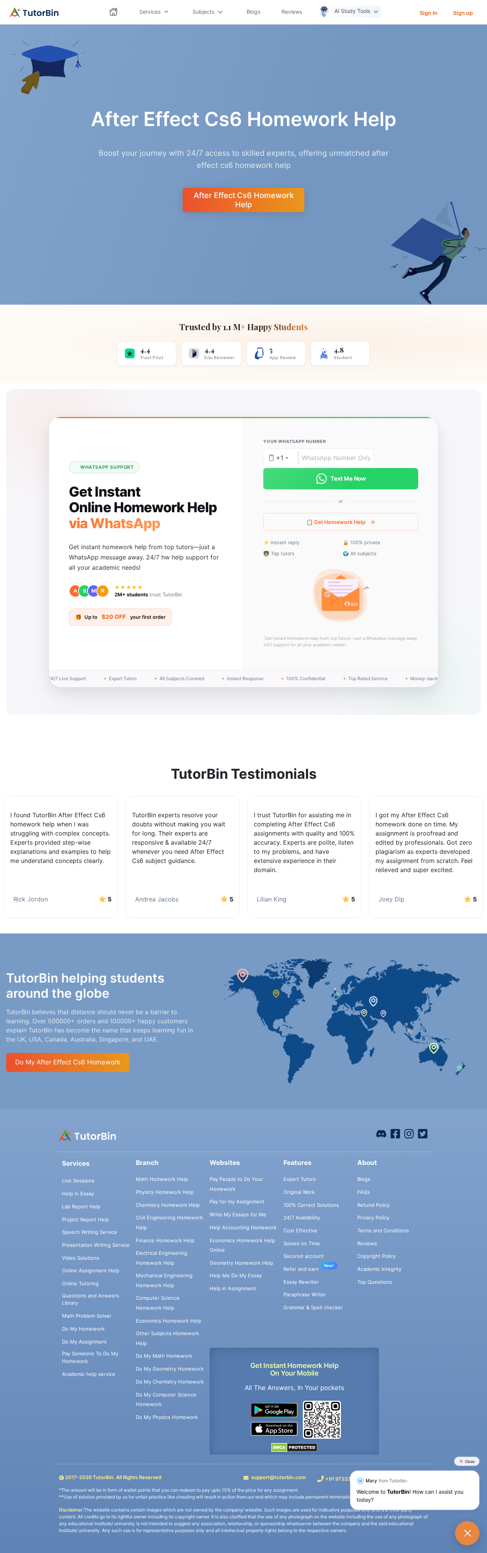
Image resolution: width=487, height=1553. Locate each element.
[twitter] (422, 1133)
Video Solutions (80, 1258)
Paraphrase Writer (304, 1294)
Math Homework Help (162, 1179)
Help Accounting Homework (243, 1227)
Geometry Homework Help (241, 1263)
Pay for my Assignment (237, 1201)
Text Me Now (348, 478)
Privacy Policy (373, 1217)
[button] (341, 596)
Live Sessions (78, 1181)
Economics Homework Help (168, 1321)
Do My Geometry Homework (170, 1369)
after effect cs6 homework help (244, 200)
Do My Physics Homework (167, 1417)
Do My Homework (83, 1329)
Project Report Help (85, 1219)
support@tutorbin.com (278, 1477)
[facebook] (381, 1133)
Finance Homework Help (165, 1240)
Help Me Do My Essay (236, 1275)
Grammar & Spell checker (313, 1307)
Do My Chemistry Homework (170, 1382)
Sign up (463, 13)
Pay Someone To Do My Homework (90, 1357)
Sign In (429, 13)
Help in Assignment (233, 1288)
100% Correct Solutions (311, 1205)
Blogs (363, 1179)
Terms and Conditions (383, 1230)
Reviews (367, 1243)
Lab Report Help (81, 1206)
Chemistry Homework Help (168, 1205)
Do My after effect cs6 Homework (67, 1062)
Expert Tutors (299, 1179)
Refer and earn (301, 1269)
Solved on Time (301, 1243)
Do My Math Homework (164, 1356)
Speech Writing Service (89, 1232)
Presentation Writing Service (96, 1245)
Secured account (303, 1256)
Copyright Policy (376, 1256)
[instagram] (409, 1133)
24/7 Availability (301, 1217)
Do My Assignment (84, 1342)
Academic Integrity (379, 1269)
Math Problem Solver (86, 1316)
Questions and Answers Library (90, 1299)
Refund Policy (373, 1205)
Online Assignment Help (90, 1270)
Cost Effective (300, 1230)
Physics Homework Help (165, 1192)
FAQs (363, 1192)
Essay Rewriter (301, 1282)
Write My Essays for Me (238, 1214)
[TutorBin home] (34, 12)
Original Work (299, 1192)
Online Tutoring (80, 1283)
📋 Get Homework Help (336, 522)
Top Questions (374, 1282)
